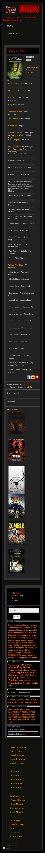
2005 (19, 717)
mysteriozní (31, 627)
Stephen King (15, 667)
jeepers (21, 650)
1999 (19, 720)
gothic (28, 645)
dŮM (16, 645)
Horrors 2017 (16, 787)
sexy (29, 635)
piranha (33, 637)
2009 (28, 715)
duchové (28, 650)
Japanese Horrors (18, 747)
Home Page (15, 820)
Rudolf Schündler (15, 153)
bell (29, 642)
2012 (15, 715)
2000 (15, 720)
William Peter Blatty (16, 265)
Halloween (24, 678)
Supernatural (13, 665)
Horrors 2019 (16, 779)
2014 (33, 712)
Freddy (11, 655)
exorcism (18, 658)
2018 (15, 712)
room (21, 630)
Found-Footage (17, 824)
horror (10, 625)
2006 (15, 717)
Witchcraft (12, 683)
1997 (28, 720)
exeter (10, 645)
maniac (17, 640)
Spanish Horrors (17, 759)
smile (10, 632)
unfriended (12, 653)
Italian (22, 702)
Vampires (12, 670)
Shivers (22, 655)
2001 (10, 720)
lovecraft (11, 648)
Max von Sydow (14, 91)
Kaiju (16, 678)
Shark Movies (16, 812)
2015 (16, 655)
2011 (19, 715)
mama (10, 650)
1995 (10, 722)
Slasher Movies (17, 808)
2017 (19, 712)
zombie (17, 625)
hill (17, 630)
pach (35, 648)
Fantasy (27, 680)
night (34, 645)
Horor (26, 630)
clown (27, 655)
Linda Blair (12, 126)
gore (31, 630)
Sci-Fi (20, 680)
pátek (35, 630)
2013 (10, 715)
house (16, 650)
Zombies (12, 680)
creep (32, 655)
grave (19, 632)
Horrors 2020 (24, 710)
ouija (19, 635)
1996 (33, 720)
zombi (22, 625)
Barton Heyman (14, 140)
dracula (11, 658)
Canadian (33, 700)
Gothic (33, 680)
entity (33, 642)
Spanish (35, 702)
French (16, 702)
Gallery (15, 600)
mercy (27, 625)
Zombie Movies (17, 796)
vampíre (33, 658)
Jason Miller (13, 119)
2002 (33, 717)
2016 (24, 712)
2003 (28, 717)
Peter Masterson (14, 147)
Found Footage (30, 670)
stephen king (22, 642)
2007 (10, 717)
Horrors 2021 (13, 710)
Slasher (20, 670)
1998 (24, 720)
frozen (29, 632)
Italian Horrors (17, 751)
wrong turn (20, 648)
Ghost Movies (16, 804)
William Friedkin (32, 67)
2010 (24, 715)
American (11, 700)
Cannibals (29, 675)
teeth (15, 632)
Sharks (21, 675)
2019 (10, 712)
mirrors (11, 640)
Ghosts (26, 667)
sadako (11, 637)
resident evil (19, 637)
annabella (12, 630)
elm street (22, 645)
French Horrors (17, 755)
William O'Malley (15, 133)
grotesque (26, 658)
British (26, 700)
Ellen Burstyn (13, 84)
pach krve (29, 648)
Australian (20, 700)
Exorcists (12, 673)
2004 (24, 717)
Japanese (28, 702)
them (19, 653)
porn (28, 637)
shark (31, 653)
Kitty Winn (12, 105)
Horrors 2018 (16, 783)
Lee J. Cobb (13, 98)
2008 (33, 715)
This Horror (16, 593)
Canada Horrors (17, 763)
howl (15, 635)
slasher (24, 635)
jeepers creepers (27, 640)
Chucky (34, 625)
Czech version (16, 836)
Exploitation (22, 672)
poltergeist (23, 627)
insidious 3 (12, 642)
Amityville (12, 627)
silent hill (25, 653)
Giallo (10, 678)
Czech (10, 702)
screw (34, 635)
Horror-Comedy (23, 683)
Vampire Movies (17, 800)
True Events (25, 664)
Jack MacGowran (15, 112)
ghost (24, 632)
